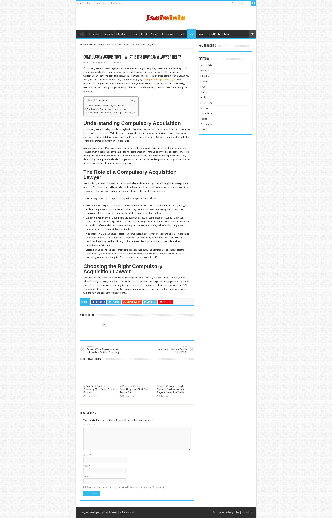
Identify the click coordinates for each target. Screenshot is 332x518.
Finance (228, 34)
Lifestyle (181, 34)
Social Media (214, 34)
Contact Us (116, 3)
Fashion (133, 34)
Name (87, 455)
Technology (167, 34)
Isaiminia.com (111, 512)
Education (121, 34)
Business (108, 34)
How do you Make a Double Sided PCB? (172, 350)
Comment (89, 424)
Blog (89, 3)
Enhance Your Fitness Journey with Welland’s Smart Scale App (103, 350)
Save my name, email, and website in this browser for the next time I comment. (125, 487)
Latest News (206, 102)
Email (86, 465)
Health (144, 34)
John (88, 62)
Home (80, 3)
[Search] (253, 3)
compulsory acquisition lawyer (160, 79)
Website (87, 476)
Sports (154, 34)
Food (203, 86)
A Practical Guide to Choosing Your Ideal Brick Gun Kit (98, 389)
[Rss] (233, 3)
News (191, 34)
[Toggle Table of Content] (131, 101)
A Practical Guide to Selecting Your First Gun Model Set (134, 389)
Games (203, 92)
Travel (201, 34)
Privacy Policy (101, 3)
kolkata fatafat (127, 512)
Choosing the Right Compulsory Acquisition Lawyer (111, 113)
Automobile (94, 34)
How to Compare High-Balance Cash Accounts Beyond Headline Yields (171, 389)
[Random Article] (252, 34)
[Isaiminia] (166, 17)
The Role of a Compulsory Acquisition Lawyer (108, 109)
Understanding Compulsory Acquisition (105, 106)
